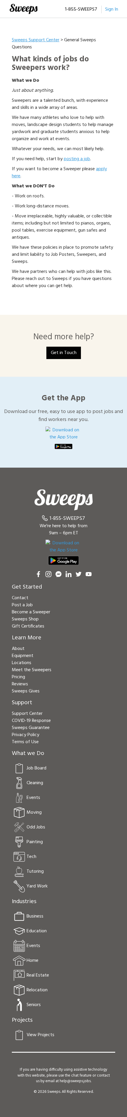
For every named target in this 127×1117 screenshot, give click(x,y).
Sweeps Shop (25, 619)
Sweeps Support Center (35, 40)
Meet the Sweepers (31, 670)
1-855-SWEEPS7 (81, 9)
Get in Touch (63, 353)
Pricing (18, 677)
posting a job (77, 159)
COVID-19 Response (31, 720)
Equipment (22, 655)
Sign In (111, 9)
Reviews (20, 684)
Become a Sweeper (31, 612)
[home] (23, 9)
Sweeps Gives (26, 691)
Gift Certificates (28, 626)
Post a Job (22, 605)
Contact (20, 598)
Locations (21, 662)
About (18, 648)
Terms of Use (25, 742)
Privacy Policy (25, 734)
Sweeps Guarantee (31, 727)
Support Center (27, 713)
